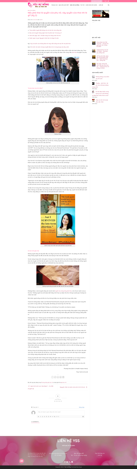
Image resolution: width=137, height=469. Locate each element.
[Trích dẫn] (50, 416)
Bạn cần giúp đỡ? (79, 453)
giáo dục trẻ (63, 382)
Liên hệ (101, 5)
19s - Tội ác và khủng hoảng (79, 455)
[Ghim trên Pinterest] (60, 377)
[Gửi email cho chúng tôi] (105, 1)
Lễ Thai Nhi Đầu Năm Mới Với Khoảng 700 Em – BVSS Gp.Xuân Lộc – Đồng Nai (103, 58)
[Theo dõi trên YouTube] (108, 1)
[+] (58, 416)
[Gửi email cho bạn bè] (58, 377)
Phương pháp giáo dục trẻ (47, 382)
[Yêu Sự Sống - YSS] (38, 5)
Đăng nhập (81, 407)
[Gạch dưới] (42, 416)
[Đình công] (44, 416)
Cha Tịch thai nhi (100, 453)
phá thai (74, 52)
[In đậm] (38, 416)
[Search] (108, 5)
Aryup (80, 467)
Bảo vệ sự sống (74, 5)
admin (41, 19)
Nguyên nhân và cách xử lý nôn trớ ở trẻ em (72, 387)
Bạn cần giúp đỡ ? (64, 5)
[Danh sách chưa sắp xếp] (48, 416)
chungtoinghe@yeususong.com (58, 453)
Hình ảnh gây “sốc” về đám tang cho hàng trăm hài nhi (45, 35)
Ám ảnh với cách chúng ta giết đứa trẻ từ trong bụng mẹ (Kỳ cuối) (50, 47)
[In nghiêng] (40, 416)
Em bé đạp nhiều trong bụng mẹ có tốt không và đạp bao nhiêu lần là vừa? (100, 93)
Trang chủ (54, 5)
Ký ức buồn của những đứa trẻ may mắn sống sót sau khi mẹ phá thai (50, 43)
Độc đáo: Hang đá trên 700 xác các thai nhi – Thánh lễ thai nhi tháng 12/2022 (103, 66)
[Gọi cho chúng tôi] (69, 462)
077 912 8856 (58, 455)
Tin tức (82, 5)
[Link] (54, 416)
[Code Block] (52, 416)
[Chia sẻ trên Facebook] (52, 377)
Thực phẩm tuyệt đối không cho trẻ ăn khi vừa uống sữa (45, 30)
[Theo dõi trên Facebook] (104, 1)
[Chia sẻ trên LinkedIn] (63, 377)
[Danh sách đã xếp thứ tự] (46, 416)
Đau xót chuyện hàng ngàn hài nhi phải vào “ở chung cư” (45, 33)
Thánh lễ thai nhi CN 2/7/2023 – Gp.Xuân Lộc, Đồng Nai (102, 51)
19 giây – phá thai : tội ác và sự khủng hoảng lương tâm (100, 85)
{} (56, 416)
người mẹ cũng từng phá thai (63, 291)
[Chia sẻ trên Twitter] (55, 377)
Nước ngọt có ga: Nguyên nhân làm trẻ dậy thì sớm (44, 38)
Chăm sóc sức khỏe (91, 5)
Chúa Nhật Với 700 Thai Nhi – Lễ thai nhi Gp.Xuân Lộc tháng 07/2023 (102, 44)
